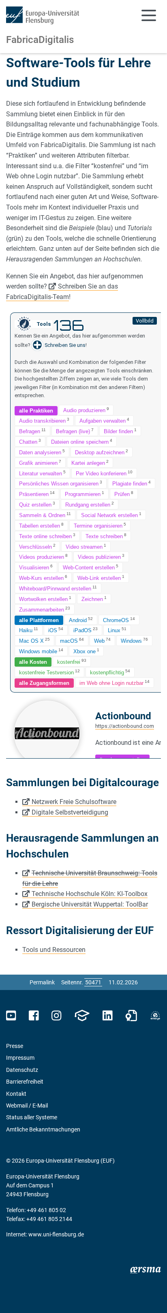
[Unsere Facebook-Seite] (34, 1015)
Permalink (42, 982)
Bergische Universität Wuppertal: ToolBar (90, 904)
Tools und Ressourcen (54, 950)
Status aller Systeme (31, 1117)
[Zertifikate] (131, 1015)
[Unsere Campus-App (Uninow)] (82, 1015)
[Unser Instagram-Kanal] (56, 1015)
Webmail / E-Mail (27, 1105)
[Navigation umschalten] (149, 15)
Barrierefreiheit (24, 1081)
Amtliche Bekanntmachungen (43, 1129)
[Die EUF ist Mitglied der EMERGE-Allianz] (155, 1015)
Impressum (20, 1057)
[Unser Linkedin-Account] (107, 1015)
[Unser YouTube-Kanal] (11, 1015)
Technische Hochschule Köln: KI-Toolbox (90, 894)
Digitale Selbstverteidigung (70, 812)
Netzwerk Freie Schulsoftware (74, 802)
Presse (14, 1046)
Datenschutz (22, 1070)
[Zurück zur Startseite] (42, 15)
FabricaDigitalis (40, 39)
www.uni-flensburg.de (56, 1234)
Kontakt (16, 1094)
